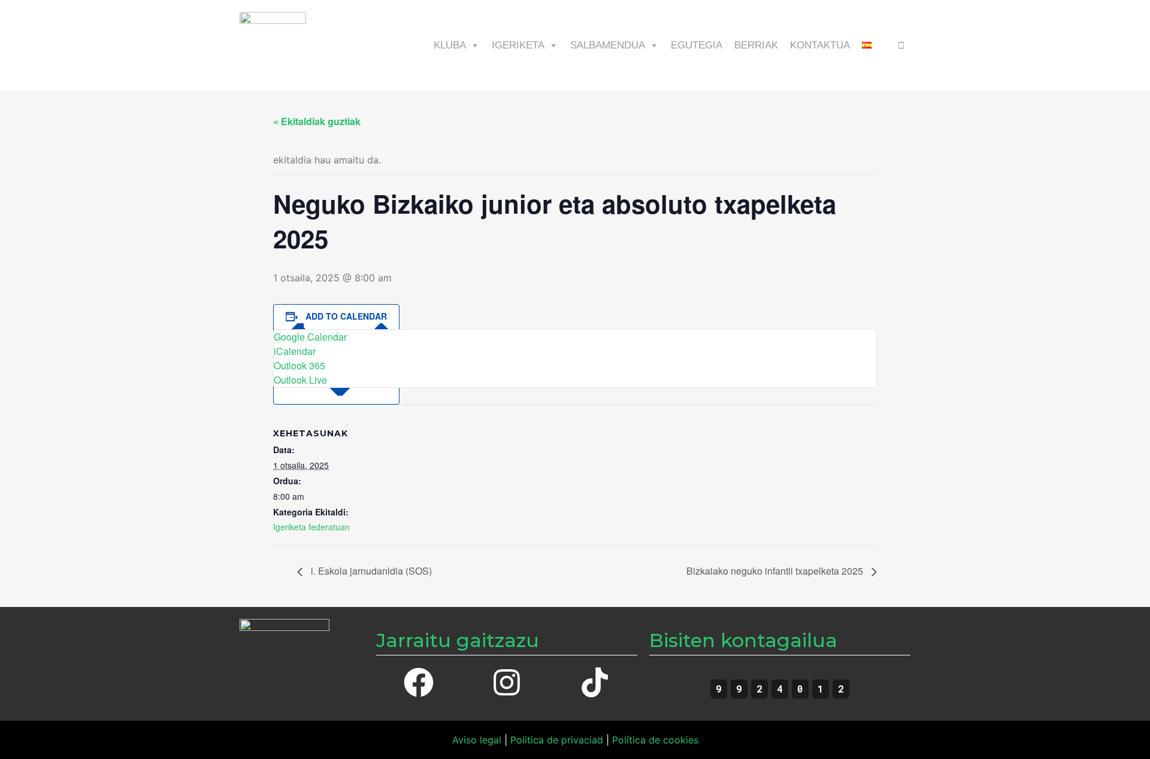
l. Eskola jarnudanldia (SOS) (370, 571)
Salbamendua (607, 45)
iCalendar (295, 351)
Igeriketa (518, 45)
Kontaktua (820, 45)
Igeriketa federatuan (311, 527)
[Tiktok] (595, 682)
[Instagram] (507, 682)
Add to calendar (346, 316)
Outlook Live (300, 380)
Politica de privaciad (556, 740)
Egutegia (696, 45)
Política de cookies (655, 740)
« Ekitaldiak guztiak (317, 121)
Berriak (756, 45)
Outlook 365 (299, 365)
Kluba (450, 45)
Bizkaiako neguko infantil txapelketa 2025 (775, 571)
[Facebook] (419, 682)
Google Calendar (310, 337)
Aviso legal (476, 740)
